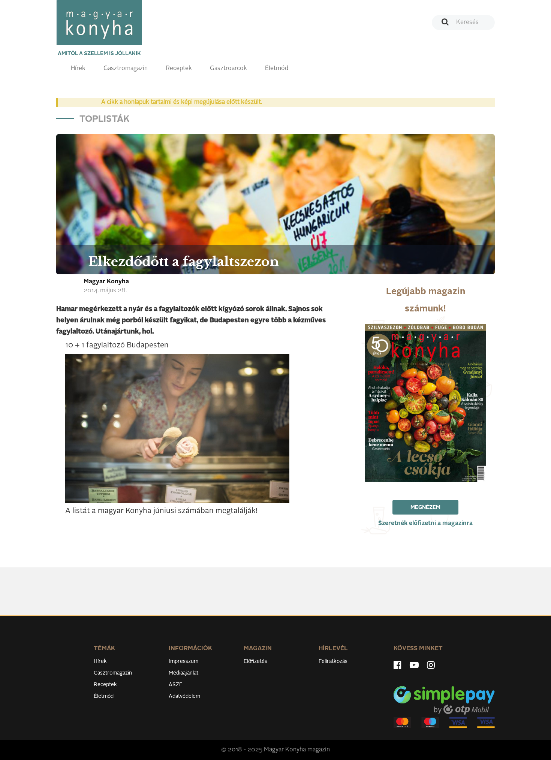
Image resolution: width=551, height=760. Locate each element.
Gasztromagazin (125, 69)
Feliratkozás (333, 661)
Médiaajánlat (183, 673)
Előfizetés (255, 661)
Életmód (276, 69)
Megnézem (425, 507)
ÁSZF (176, 684)
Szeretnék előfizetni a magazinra (425, 524)
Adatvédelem (184, 696)
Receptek (179, 69)
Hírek (78, 69)
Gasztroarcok (228, 69)
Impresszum (183, 661)
